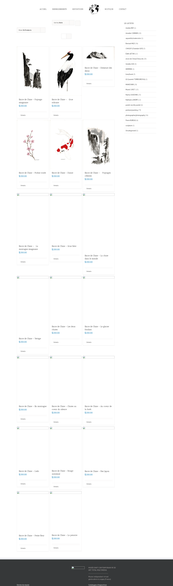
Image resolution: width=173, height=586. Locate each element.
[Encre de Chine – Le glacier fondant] (98, 299)
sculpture (129, 125)
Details (23, 115)
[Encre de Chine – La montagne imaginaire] (33, 217)
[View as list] (68, 36)
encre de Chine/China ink (134, 59)
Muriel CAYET (130, 90)
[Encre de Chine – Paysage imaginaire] (33, 71)
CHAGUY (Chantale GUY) (134, 48)
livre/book (129, 74)
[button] (123, 9)
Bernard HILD (130, 43)
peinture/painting (132, 110)
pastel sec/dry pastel (133, 105)
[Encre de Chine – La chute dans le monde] (98, 222)
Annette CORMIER (132, 33)
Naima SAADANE (132, 95)
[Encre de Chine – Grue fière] (66, 217)
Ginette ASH (130, 64)
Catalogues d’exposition (97, 585)
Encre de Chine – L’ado (29, 471)
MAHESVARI (130, 84)
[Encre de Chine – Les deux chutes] (66, 299)
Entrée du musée (23, 585)
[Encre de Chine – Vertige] (33, 305)
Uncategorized (131, 131)
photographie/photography (135, 115)
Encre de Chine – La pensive (64, 535)
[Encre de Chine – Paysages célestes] (98, 144)
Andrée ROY (130, 28)
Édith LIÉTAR (130, 54)
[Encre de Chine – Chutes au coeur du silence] (66, 379)
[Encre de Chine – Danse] (66, 144)
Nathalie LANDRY (132, 100)
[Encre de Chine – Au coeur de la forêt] (98, 379)
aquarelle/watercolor (133, 38)
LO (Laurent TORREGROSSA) (135, 79)
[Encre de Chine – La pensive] (66, 511)
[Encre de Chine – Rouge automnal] (66, 447)
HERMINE (129, 69)
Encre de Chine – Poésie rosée (32, 173)
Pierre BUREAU (131, 120)
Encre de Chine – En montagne (32, 406)
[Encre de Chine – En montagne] (33, 379)
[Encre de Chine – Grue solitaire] (66, 71)
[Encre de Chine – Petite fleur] (33, 511)
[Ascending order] (77, 23)
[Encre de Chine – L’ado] (33, 447)
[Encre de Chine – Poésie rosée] (33, 144)
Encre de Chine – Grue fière (64, 246)
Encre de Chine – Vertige (30, 338)
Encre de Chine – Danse (62, 173)
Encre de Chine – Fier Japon (97, 471)
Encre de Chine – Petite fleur (31, 535)
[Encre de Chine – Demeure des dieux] (98, 55)
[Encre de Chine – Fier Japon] (98, 447)
